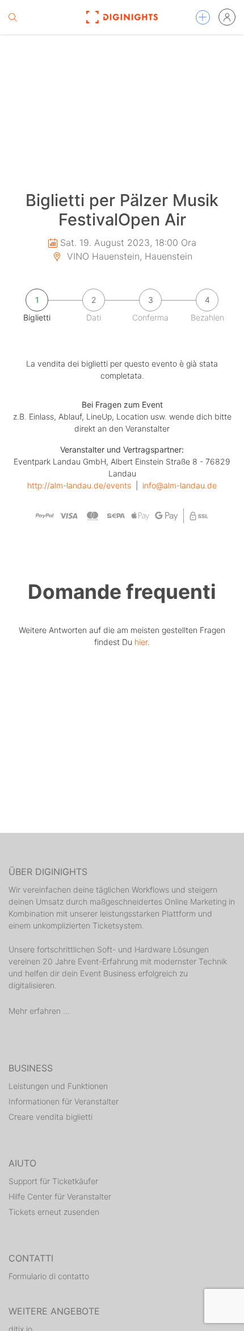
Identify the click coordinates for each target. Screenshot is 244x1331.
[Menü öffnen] (203, 17)
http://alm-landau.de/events (79, 485)
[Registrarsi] (226, 17)
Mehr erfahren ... (39, 1011)
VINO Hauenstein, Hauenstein (128, 256)
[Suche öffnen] (12, 17)
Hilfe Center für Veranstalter (60, 1196)
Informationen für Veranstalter (64, 1101)
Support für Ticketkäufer (53, 1181)
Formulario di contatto (49, 1276)
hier (141, 642)
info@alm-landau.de (179, 485)
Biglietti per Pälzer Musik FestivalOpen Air (122, 210)
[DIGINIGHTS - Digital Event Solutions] (122, 17)
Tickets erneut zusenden (54, 1212)
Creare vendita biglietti (50, 1117)
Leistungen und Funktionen (58, 1086)
